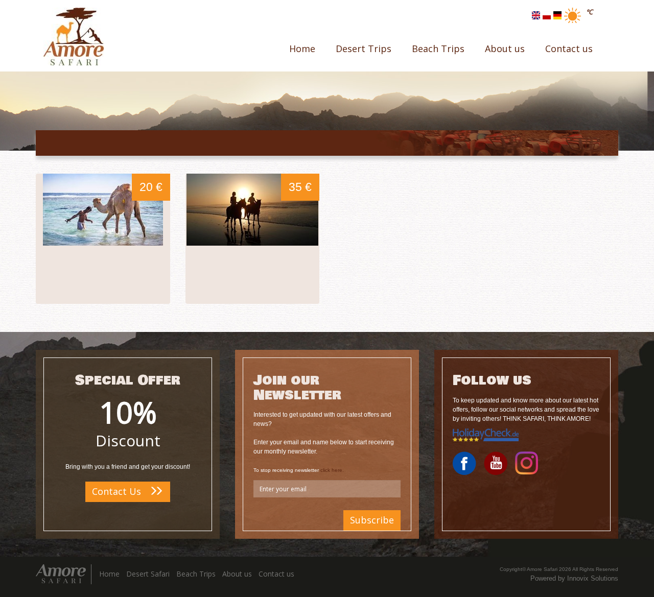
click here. (332, 470)
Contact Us (118, 491)
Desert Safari (148, 574)
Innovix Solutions (592, 578)
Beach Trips (438, 48)
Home (302, 48)
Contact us (569, 48)
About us (505, 48)
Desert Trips (363, 48)
